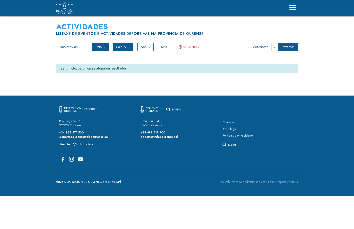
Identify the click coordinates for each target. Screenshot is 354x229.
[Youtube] (80, 159)
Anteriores (260, 47)
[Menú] (292, 8)
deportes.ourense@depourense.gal (84, 136)
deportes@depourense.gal (159, 136)
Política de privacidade (237, 135)
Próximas (288, 47)
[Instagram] (71, 159)
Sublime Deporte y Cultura (282, 182)
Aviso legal (229, 129)
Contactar (228, 122)
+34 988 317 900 (153, 132)
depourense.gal (112, 182)
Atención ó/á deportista (76, 144)
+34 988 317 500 (71, 132)
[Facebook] (62, 159)
